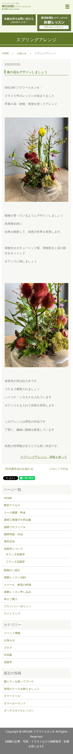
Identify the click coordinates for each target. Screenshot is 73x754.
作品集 (8, 654)
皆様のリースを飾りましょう (21, 688)
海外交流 (9, 541)
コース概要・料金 (15, 512)
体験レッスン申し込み (17, 591)
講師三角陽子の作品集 (17, 519)
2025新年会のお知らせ (19, 468)
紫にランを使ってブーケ (19, 681)
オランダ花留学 (15, 554)
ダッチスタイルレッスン (19, 710)
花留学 (8, 662)
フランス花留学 (15, 561)
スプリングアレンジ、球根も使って (43, 457)
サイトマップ (12, 613)
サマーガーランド (15, 703)
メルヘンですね (58, 468)
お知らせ (21, 53)
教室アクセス (12, 505)
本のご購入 (11, 599)
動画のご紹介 (12, 570)
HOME (5, 53)
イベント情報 (12, 633)
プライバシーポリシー (17, 606)
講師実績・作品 (13, 534)
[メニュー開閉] (67, 7)
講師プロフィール (15, 527)
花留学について (13, 548)
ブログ (8, 647)
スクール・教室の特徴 (17, 584)
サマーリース (12, 696)
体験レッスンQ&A (15, 577)
